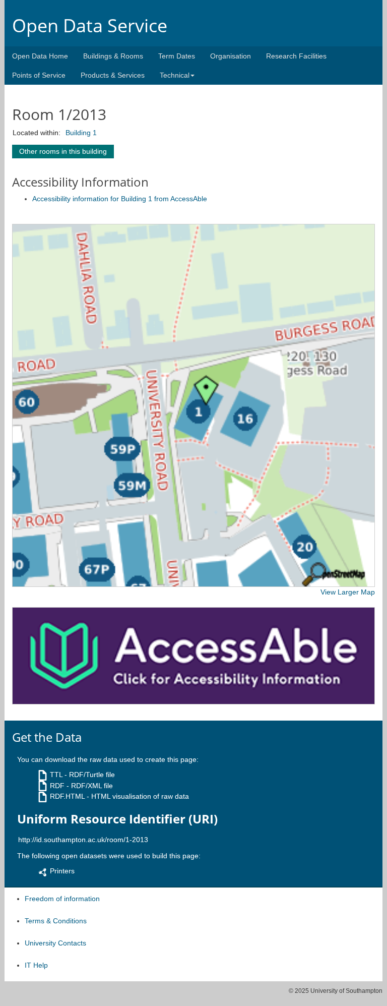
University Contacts (55, 943)
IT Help (36, 965)
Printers (62, 871)
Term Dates (176, 56)
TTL (56, 775)
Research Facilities (296, 56)
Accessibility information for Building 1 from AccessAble (119, 199)
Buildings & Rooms (113, 56)
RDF (57, 786)
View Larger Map (347, 592)
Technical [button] (174, 75)
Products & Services (113, 75)
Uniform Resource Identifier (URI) (117, 818)
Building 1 (81, 133)
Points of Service (39, 75)
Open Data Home (40, 56)
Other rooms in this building (63, 151)
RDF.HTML (67, 796)
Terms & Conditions (56, 921)
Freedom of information (62, 899)
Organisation (230, 56)
